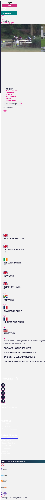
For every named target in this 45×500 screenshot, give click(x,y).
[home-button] (3, 9)
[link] (9, 21)
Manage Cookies (8, 443)
